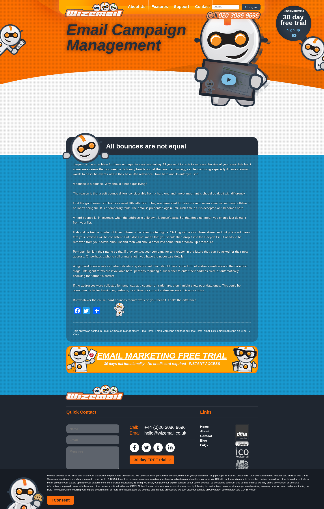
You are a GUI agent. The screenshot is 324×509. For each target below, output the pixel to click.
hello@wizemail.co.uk (165, 433)
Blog (203, 440)
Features (159, 6)
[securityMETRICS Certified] (242, 445)
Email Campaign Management (120, 331)
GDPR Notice (248, 489)
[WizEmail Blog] (13, 40)
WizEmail (94, 9)
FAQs (204, 445)
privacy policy (213, 489)
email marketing (226, 331)
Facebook (134, 447)
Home (204, 426)
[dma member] (242, 439)
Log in (252, 7)
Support (181, 6)
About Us (136, 6)
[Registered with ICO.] (242, 457)
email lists (210, 331)
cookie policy (229, 489)
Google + (158, 447)
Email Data (147, 331)
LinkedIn (170, 447)
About (204, 431)
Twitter (146, 447)
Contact (202, 6)
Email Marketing (164, 331)
